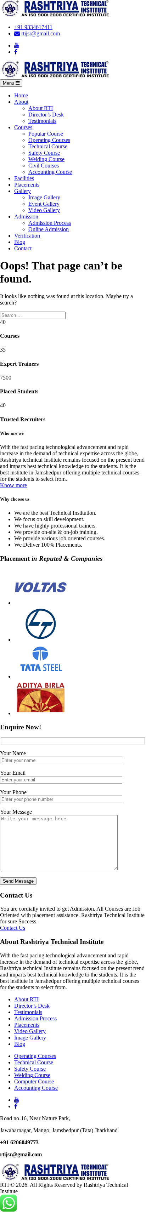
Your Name (13, 753)
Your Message (16, 812)
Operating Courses (49, 140)
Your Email (13, 773)
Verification (27, 236)
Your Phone (13, 792)
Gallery (22, 191)
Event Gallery (44, 204)
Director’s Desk (46, 115)
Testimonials (42, 121)
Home (21, 95)
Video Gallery (44, 210)
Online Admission (48, 229)
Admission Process (49, 223)
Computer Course (34, 1081)
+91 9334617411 (33, 27)
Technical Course (47, 146)
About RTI (40, 108)
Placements (26, 185)
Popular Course (45, 134)
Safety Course (44, 153)
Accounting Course (50, 172)
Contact (23, 248)
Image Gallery (44, 197)
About (21, 102)
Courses (23, 127)
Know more (13, 485)
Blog (19, 242)
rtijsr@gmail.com (40, 33)
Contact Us (12, 928)
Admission (26, 216)
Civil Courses (43, 166)
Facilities (24, 178)
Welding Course (46, 159)
